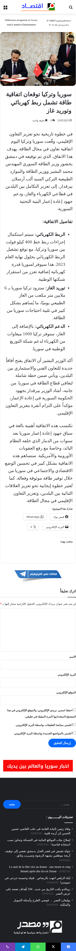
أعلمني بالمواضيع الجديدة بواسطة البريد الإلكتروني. (43, 733)
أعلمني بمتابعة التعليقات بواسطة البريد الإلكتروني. (44, 725)
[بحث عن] (71, 8)
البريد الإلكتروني (67, 674)
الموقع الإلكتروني (66, 692)
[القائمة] (5, 8)
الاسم (72, 656)
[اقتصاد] (38, 7)
